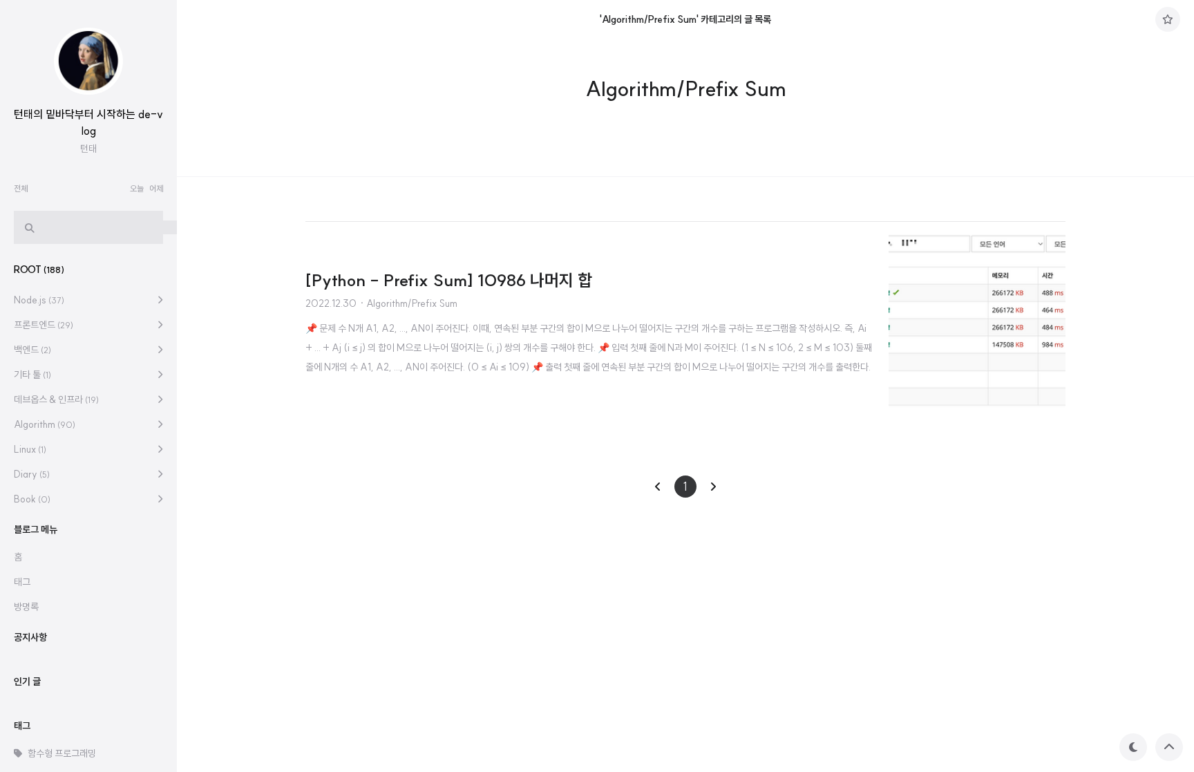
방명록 (26, 607)
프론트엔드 (43, 325)
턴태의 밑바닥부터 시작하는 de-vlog (88, 122)
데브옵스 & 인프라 (56, 399)
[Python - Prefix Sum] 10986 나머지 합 (448, 280)
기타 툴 (32, 374)
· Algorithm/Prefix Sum (408, 303)
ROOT (39, 269)
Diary (32, 474)
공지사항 (30, 637)
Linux (30, 449)
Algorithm (44, 424)
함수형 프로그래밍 (62, 753)
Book (32, 499)
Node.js (39, 300)
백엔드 (32, 349)
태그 (22, 582)
